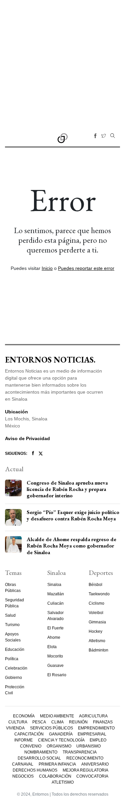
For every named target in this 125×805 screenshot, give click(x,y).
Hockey (95, 631)
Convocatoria (92, 776)
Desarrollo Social (39, 758)
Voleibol (96, 612)
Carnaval (22, 764)
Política (11, 659)
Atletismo (97, 640)
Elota (52, 646)
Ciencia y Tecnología (61, 740)
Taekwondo (99, 594)
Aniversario (95, 764)
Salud (10, 615)
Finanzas (103, 722)
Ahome (53, 637)
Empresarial (92, 734)
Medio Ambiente (57, 716)
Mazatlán (55, 594)
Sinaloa (54, 584)
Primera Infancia (57, 764)
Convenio (30, 746)
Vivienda (15, 728)
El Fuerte (55, 628)
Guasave (55, 665)
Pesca (39, 722)
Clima (57, 722)
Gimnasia (97, 622)
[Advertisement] (62, 62)
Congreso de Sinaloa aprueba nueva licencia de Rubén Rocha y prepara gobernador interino (67, 489)
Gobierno (13, 677)
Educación (14, 649)
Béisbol (95, 584)
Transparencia (80, 752)
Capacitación (29, 734)
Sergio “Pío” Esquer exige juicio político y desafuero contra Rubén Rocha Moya (73, 515)
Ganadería (61, 734)
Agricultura (93, 716)
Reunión (78, 722)
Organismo (59, 746)
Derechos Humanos (35, 770)
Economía (24, 716)
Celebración (16, 668)
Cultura (17, 722)
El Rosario (56, 675)
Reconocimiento (84, 758)
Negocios (23, 776)
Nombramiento (40, 752)
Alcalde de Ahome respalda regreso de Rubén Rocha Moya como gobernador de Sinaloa (71, 546)
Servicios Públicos (51, 728)
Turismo (12, 624)
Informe (23, 740)
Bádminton (98, 650)
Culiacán (55, 603)
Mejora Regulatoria (85, 770)
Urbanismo (88, 746)
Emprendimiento (96, 728)
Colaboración (55, 776)
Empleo (98, 740)
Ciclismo (96, 603)
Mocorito (55, 656)
